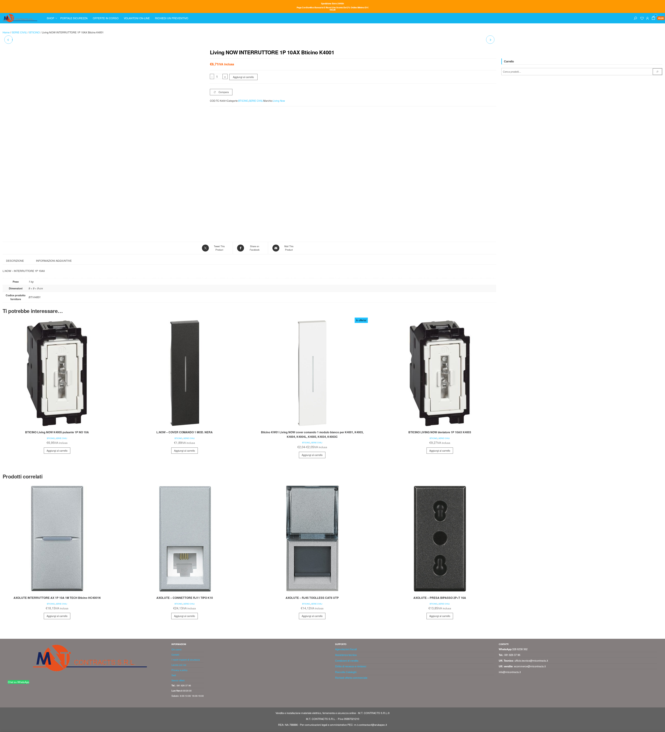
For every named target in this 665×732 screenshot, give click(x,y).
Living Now (279, 100)
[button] (184, 55)
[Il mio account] (647, 18)
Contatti (175, 625)
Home (6, 32)
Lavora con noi (178, 635)
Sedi (173, 645)
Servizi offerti (178, 651)
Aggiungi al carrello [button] (57, 421)
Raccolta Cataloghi (345, 642)
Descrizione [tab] (15, 260)
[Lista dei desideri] (642, 18)
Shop (50, 18)
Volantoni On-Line (137, 18)
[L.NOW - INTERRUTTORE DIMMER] (490, 39)
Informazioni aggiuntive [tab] (54, 260)
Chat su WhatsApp (18, 652)
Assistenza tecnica (346, 625)
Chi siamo (176, 620)
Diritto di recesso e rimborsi (350, 637)
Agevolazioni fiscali (346, 619)
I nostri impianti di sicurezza (185, 630)
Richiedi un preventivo (171, 18)
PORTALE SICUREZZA (74, 18)
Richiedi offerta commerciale (351, 648)
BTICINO (34, 32)
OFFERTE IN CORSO (106, 18)
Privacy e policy (179, 640)
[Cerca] (635, 18)
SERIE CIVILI (19, 32)
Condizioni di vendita (346, 631)
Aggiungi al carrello (243, 77)
